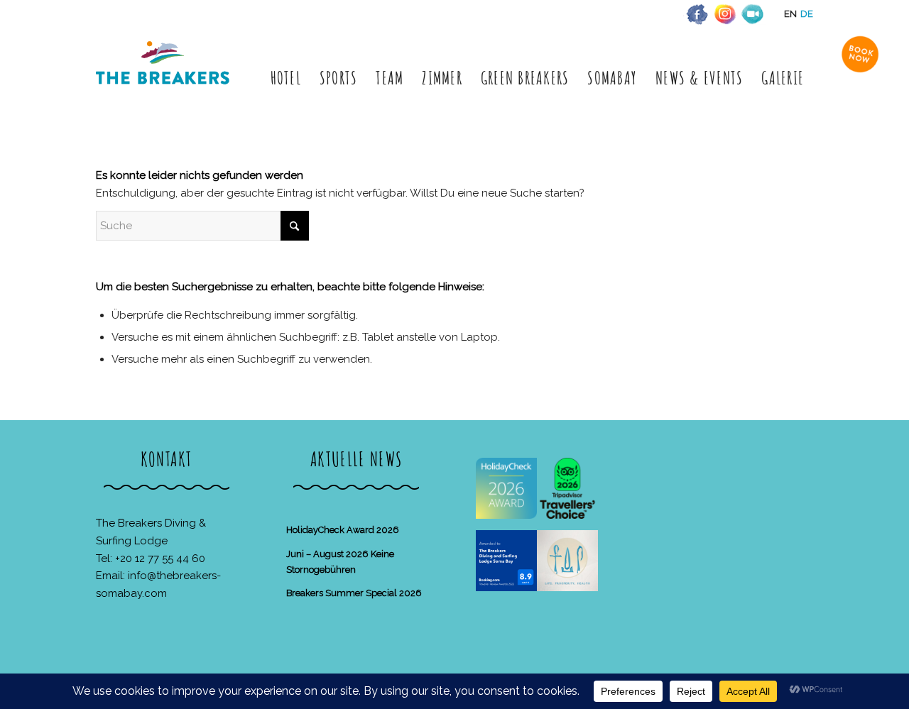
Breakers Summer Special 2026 (354, 593)
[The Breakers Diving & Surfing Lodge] (165, 77)
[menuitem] (285, 77)
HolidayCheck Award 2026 (342, 529)
